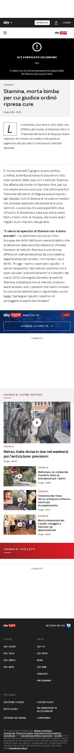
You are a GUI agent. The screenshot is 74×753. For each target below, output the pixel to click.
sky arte (9, 667)
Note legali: (10, 694)
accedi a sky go (55, 625)
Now (40, 660)
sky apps (42, 653)
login (66, 22)
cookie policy (45, 702)
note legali (11, 709)
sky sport (10, 646)
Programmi (44, 680)
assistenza (47, 735)
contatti (58, 735)
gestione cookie (14, 702)
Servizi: (41, 639)
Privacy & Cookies (24, 733)
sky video (9, 660)
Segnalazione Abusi (18, 748)
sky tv (41, 646)
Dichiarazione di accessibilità (47, 709)
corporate (43, 718)
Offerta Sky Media (15, 718)
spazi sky (42, 673)
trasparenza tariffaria (31, 735)
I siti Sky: (8, 639)
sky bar (41, 667)
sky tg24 (9, 653)
